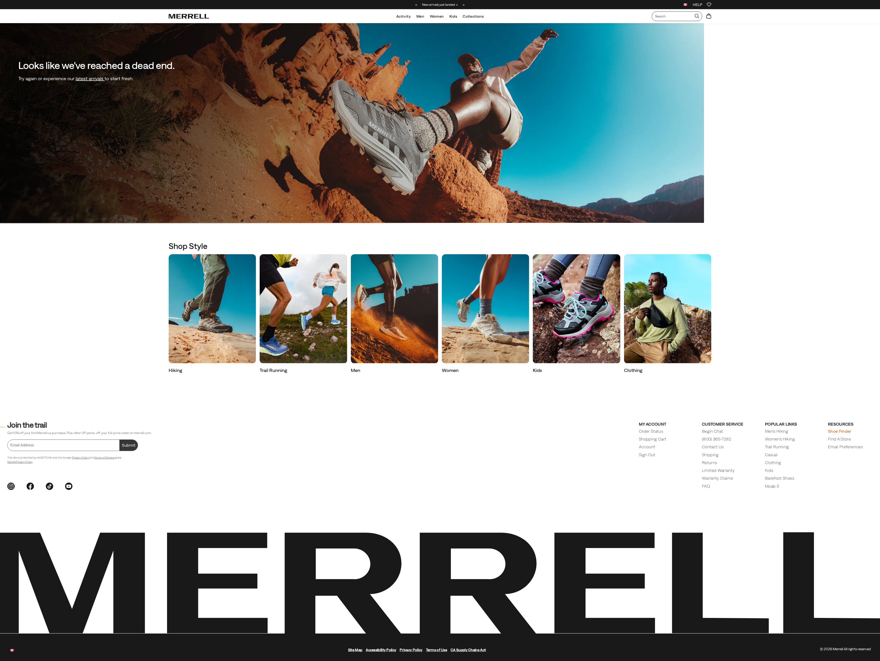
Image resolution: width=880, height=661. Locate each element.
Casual (771, 454)
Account (647, 446)
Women (437, 16)
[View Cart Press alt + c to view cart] (708, 16)
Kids (453, 16)
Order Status (651, 431)
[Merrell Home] (189, 16)
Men (420, 16)
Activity (403, 16)
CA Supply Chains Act (468, 650)
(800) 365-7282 (716, 439)
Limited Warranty (718, 470)
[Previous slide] (416, 5)
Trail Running (274, 370)
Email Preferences (845, 446)
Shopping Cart (652, 439)
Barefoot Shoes (779, 478)
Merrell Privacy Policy (20, 462)
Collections (473, 16)
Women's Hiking (780, 439)
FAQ (706, 486)
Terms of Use (436, 650)
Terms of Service (104, 457)
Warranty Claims (717, 478)
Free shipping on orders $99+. (440, 4)
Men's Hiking (776, 431)
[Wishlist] (709, 4)
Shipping (710, 454)
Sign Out (647, 454)
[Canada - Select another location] (685, 5)
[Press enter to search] (697, 16)
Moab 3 (772, 486)
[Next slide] (463, 5)
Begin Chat (712, 431)
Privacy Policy (80, 457)
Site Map (355, 650)
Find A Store (839, 439)
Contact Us (713, 446)
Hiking (176, 370)
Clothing (633, 370)
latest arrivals (90, 78)
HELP (697, 5)
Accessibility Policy (381, 650)
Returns (709, 462)
